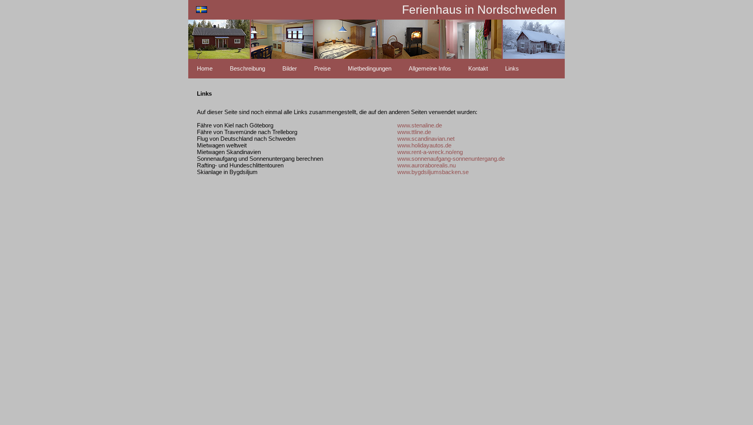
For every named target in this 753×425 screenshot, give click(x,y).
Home (205, 68)
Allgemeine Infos (430, 68)
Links (512, 68)
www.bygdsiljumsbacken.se (433, 172)
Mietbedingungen (369, 68)
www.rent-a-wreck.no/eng (430, 152)
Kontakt (478, 68)
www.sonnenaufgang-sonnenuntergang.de (451, 158)
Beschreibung (247, 68)
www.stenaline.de (419, 125)
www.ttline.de (414, 132)
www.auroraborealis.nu (426, 165)
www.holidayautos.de (424, 145)
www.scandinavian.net (426, 138)
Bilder (289, 68)
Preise (322, 68)
